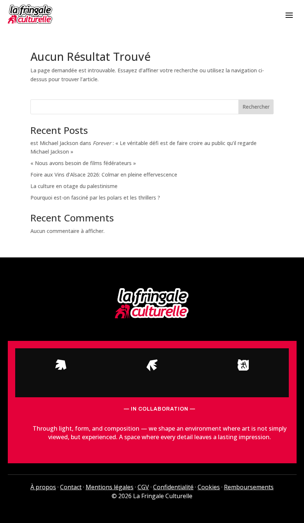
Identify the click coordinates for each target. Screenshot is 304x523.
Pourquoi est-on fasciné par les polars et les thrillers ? (95, 197)
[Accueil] (30, 14)
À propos (43, 487)
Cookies (209, 487)
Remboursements (249, 487)
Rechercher (256, 106)
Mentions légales (109, 487)
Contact (71, 487)
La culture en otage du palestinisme (74, 186)
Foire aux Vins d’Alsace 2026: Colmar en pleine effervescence (103, 174)
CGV (143, 487)
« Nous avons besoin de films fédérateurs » (83, 163)
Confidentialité (173, 487)
